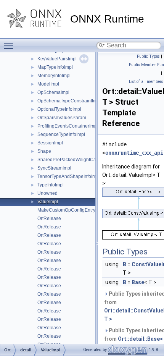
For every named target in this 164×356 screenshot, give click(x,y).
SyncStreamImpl (54, 168)
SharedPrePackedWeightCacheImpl (75, 159)
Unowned (47, 193)
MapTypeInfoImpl (55, 67)
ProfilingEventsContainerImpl (67, 126)
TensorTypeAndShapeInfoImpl (68, 176)
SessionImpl (50, 143)
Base (138, 282)
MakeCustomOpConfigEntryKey (70, 210)
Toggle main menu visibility (10, 45)
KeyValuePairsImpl (57, 58)
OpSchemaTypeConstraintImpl (69, 101)
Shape (44, 151)
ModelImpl (48, 84)
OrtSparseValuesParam (61, 117)
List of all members (146, 81)
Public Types (148, 56)
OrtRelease (49, 218)
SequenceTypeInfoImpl (61, 134)
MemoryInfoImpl (54, 75)
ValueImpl (47, 201)
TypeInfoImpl (50, 185)
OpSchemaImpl (53, 92)
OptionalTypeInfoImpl (59, 109)
